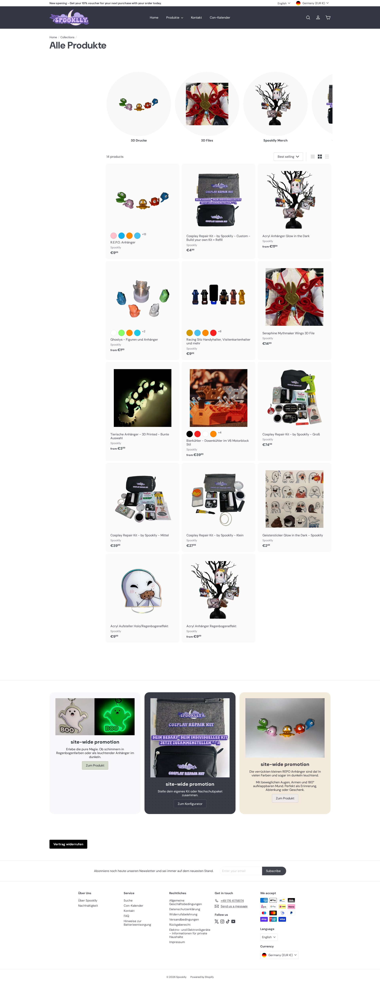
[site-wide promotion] (95, 716)
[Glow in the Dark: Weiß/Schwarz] (113, 333)
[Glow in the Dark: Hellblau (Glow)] (137, 333)
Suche (128, 900)
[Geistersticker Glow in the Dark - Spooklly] (294, 507)
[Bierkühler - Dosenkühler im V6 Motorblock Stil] (218, 411)
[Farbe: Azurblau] (121, 236)
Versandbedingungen (184, 919)
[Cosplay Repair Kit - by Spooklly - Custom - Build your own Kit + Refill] (218, 210)
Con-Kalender (220, 17)
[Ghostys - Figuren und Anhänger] (142, 308)
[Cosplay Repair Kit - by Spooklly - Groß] (294, 406)
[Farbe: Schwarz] (189, 434)
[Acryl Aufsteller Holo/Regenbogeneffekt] (142, 598)
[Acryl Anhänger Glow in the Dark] (294, 208)
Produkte (173, 17)
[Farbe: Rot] (213, 333)
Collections (67, 37)
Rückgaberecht (180, 925)
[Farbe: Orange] (129, 236)
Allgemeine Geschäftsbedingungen (185, 902)
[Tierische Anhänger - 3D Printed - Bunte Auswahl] (142, 408)
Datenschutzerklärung (184, 909)
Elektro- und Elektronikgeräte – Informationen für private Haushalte (189, 933)
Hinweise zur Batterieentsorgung (137, 923)
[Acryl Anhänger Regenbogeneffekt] (218, 598)
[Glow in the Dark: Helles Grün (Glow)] (121, 333)
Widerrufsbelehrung (183, 914)
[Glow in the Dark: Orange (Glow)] (129, 333)
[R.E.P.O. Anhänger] (142, 211)
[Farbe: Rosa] (113, 236)
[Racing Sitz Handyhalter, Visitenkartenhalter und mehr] (218, 310)
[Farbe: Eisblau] (137, 236)
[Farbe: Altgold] (189, 333)
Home (154, 17)
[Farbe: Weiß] (205, 434)
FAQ (126, 916)
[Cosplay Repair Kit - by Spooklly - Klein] (218, 507)
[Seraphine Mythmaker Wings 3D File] (294, 305)
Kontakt (196, 17)
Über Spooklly (87, 900)
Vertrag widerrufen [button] (68, 844)
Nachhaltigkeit (88, 906)
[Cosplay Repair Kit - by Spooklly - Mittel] (142, 507)
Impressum (177, 942)
